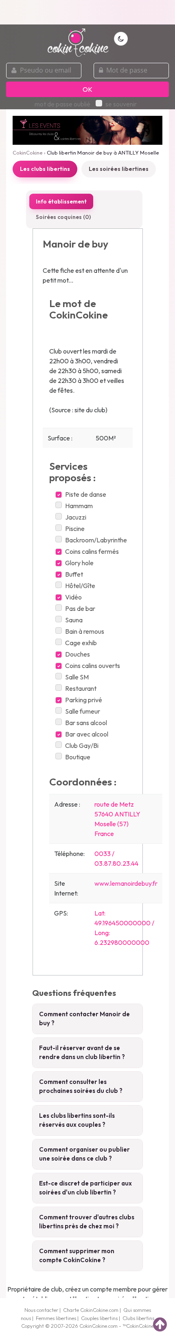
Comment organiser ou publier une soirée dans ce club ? (84, 1154)
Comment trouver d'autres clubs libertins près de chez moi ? (86, 1221)
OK (87, 89)
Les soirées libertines (119, 169)
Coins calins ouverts (92, 665)
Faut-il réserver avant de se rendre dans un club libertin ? (82, 1052)
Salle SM (77, 677)
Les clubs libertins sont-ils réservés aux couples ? (77, 1120)
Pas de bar (80, 608)
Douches (77, 654)
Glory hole (79, 563)
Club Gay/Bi (81, 745)
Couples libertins (99, 1318)
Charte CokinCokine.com (90, 1310)
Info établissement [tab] (61, 201)
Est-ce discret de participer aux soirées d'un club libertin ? (85, 1187)
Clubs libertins (138, 1318)
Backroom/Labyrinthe (96, 540)
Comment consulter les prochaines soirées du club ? (80, 1086)
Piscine (75, 528)
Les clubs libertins (45, 169)
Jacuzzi (75, 517)
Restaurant (80, 688)
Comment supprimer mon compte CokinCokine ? (76, 1255)
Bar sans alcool (86, 723)
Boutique (77, 757)
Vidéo (73, 597)
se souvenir (121, 104)
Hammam (79, 506)
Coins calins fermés (92, 551)
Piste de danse (85, 494)
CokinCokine (28, 152)
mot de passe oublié (62, 104)
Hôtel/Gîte (80, 586)
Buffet (74, 574)
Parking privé (83, 700)
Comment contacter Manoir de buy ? (84, 1018)
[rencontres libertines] (78, 38)
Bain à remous (84, 631)
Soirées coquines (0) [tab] (63, 217)
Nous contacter (41, 1310)
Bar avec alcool (86, 734)
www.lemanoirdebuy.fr (126, 883)
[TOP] (160, 1324)
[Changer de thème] (121, 39)
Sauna (74, 620)
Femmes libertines (56, 1318)
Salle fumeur (82, 711)
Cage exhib (81, 643)
